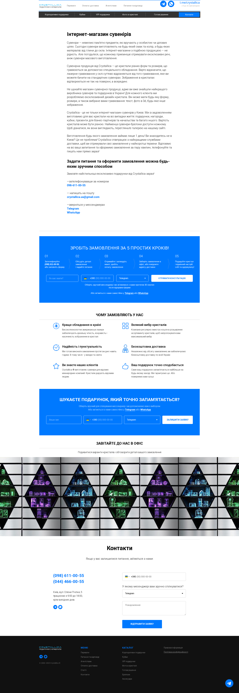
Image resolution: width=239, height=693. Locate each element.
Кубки (82, 14)
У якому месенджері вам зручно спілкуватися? (152, 586)
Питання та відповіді (133, 6)
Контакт (84, 674)
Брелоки (126, 674)
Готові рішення (161, 14)
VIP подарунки (103, 14)
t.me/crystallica (190, 2)
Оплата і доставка (90, 6)
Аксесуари (127, 679)
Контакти (189, 14)
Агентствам (111, 6)
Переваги (71, 6)
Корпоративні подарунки (56, 14)
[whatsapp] (60, 607)
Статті (83, 670)
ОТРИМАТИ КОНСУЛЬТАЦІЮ (172, 278)
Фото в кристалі (130, 14)
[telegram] (55, 607)
